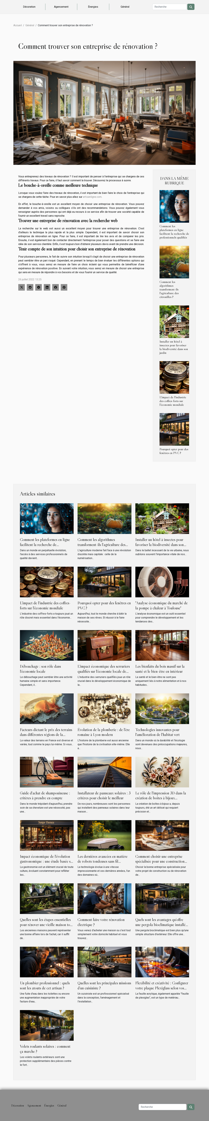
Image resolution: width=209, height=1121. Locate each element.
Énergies (93, 6)
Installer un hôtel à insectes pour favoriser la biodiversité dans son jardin (174, 347)
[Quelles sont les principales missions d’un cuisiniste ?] (104, 961)
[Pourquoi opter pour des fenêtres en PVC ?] (174, 429)
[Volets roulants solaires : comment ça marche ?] (47, 1025)
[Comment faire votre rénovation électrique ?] (104, 898)
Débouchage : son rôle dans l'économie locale (40, 669)
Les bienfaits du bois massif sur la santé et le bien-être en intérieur (160, 669)
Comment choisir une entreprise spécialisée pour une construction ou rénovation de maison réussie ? (160, 861)
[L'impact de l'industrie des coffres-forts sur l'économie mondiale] (174, 377)
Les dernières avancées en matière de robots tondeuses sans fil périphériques (103, 861)
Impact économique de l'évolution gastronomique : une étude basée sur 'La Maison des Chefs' (46, 861)
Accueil (17, 25)
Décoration (29, 6)
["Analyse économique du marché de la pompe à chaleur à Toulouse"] (162, 581)
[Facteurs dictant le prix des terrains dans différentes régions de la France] (47, 708)
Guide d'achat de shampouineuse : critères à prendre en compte (45, 795)
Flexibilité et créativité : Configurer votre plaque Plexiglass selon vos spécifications (161, 988)
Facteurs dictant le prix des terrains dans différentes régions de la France (46, 734)
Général (125, 6)
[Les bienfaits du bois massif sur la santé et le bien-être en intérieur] (162, 645)
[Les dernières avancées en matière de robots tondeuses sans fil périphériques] (104, 835)
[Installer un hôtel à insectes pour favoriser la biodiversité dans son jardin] (174, 321)
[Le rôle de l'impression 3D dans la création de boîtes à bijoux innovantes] (162, 771)
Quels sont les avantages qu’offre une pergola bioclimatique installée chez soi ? (161, 924)
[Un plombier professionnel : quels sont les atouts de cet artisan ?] (47, 961)
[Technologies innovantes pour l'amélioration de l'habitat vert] (162, 708)
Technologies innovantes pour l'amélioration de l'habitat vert (157, 732)
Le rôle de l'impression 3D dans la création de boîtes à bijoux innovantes (160, 798)
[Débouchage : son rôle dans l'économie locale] (47, 645)
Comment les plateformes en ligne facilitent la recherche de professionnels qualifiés (174, 231)
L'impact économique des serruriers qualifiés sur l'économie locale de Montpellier (104, 671)
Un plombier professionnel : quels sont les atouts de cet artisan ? (45, 985)
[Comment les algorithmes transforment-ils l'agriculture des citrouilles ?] (174, 262)
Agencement (61, 6)
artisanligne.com (92, 196)
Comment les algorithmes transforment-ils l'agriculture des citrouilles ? (169, 289)
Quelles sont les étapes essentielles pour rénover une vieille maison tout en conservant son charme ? (46, 924)
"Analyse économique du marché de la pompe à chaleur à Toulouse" (161, 605)
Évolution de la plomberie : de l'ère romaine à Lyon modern (104, 732)
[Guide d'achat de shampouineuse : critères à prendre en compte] (47, 771)
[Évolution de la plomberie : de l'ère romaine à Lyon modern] (104, 708)
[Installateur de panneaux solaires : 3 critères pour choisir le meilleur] (104, 771)
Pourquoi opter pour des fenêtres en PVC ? (174, 451)
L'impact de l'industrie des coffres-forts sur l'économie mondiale (173, 401)
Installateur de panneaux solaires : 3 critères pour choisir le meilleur (104, 795)
